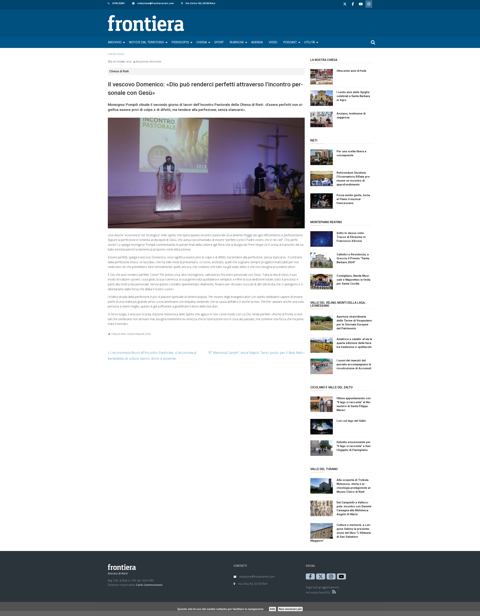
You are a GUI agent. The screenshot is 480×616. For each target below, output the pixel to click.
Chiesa (201, 42)
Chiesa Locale (116, 54)
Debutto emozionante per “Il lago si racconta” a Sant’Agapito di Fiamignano (354, 446)
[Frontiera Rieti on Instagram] (368, 4)
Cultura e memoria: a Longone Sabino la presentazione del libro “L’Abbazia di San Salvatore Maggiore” (340, 532)
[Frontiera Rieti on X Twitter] (344, 4)
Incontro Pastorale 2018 (139, 334)
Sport (219, 42)
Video (273, 42)
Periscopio (180, 42)
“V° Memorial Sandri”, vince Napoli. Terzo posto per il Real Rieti (256, 352)
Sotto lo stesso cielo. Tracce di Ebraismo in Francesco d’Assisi (351, 237)
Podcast (290, 42)
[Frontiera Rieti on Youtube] (360, 4)
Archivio (115, 42)
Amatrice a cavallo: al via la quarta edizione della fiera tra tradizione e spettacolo (354, 343)
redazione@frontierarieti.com (155, 3)
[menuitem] (115, 42)
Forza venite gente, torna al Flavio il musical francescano (353, 199)
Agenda (257, 42)
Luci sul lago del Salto (351, 420)
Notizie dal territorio (146, 42)
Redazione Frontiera (148, 61)
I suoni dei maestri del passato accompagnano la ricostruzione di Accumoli (354, 364)
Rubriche (237, 42)
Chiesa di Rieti (118, 334)
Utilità (309, 42)
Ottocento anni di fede (351, 71)
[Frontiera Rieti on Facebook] (352, 4)
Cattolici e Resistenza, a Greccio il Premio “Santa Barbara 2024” (353, 258)
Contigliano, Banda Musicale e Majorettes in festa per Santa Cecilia (353, 279)
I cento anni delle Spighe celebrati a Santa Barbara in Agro (353, 96)
